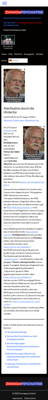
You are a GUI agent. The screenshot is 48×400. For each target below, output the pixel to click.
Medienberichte (32, 120)
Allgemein (8, 120)
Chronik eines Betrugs (17, 332)
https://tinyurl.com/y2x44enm (17, 277)
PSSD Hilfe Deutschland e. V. (19, 207)
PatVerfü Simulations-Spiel (15, 30)
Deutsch (15, 60)
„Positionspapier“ (11, 259)
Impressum (17, 398)
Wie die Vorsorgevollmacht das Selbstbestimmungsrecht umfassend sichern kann (23, 356)
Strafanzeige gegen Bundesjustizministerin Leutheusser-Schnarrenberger (23, 346)
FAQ (10, 54)
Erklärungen (18, 120)
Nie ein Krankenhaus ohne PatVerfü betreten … (23, 18)
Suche (4, 60)
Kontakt (39, 54)
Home (4, 54)
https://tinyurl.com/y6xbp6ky (16, 247)
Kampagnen (29, 54)
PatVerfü (18, 54)
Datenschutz (30, 398)
